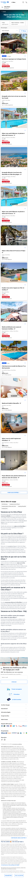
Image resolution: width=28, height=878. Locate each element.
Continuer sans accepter (18, 837)
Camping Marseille (22, 506)
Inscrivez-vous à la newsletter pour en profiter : (11, 674)
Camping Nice (5, 508)
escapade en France (12, 546)
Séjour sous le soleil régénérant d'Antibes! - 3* (11, 439)
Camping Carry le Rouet (15, 504)
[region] (14, 857)
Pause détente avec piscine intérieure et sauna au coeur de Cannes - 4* (14, 476)
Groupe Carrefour (5, 715)
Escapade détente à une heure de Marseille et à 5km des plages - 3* (12, 173)
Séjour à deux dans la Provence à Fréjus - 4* (14, 251)
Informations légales (5, 712)
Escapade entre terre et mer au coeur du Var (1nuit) (14, 97)
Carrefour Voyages (5, 705)
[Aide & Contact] (26, 2)
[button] (14, 7)
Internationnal (4, 708)
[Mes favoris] (23, 2)
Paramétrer (8, 875)
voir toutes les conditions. (17, 744)
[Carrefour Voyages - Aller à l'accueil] (5, 2)
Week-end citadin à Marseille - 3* (11, 403)
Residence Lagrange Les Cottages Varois (14, 59)
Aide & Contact (4, 719)
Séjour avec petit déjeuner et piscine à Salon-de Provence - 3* (13, 134)
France (4, 11)
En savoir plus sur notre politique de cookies (10, 865)
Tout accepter (19, 875)
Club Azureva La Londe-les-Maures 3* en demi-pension (14, 367)
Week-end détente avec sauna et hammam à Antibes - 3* (11, 328)
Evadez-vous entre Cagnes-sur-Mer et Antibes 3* (13, 288)
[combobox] (10, 30)
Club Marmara (4, 504)
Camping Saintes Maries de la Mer (9, 506)
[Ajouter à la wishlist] (25, 56)
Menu (14, 2)
